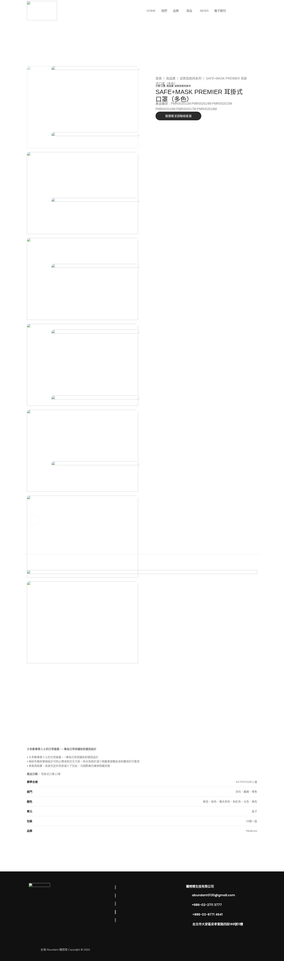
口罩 (163, 86)
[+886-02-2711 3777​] (188, 905)
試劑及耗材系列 (191, 78)
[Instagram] (227, 949)
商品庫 (171, 78)
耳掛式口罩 (47, 773)
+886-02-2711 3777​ (207, 905)
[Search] (240, 11)
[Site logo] (42, 10)
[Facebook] (215, 949)
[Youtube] (239, 949)
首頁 (159, 78)
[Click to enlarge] (34, 519)
